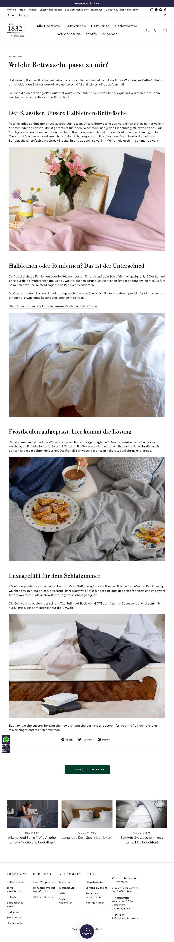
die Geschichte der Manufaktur (44, 889)
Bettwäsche (75, 25)
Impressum (65, 882)
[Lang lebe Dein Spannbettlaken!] (87, 814)
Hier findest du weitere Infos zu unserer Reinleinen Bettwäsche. (53, 306)
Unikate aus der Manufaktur (122, 9)
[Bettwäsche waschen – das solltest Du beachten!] (141, 814)
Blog (22, 9)
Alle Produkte (48, 25)
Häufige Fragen (95, 902)
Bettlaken (12, 897)
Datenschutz (66, 887)
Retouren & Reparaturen (93, 895)
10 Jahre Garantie (44, 897)
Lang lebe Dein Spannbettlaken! (87, 837)
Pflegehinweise (94, 882)
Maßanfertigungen (18, 15)
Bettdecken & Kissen (15, 904)
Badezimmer (126, 25)
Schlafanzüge (69, 33)
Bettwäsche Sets (16, 882)
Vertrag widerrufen (66, 900)
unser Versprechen (44, 882)
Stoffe (91, 33)
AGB (62, 893)
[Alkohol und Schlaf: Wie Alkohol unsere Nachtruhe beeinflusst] (32, 814)
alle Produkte (14, 923)
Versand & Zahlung (97, 887)
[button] (87, 931)
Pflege (32, 9)
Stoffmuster (14, 917)
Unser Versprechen (51, 9)
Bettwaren (100, 25)
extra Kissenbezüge (15, 889)
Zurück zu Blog (89, 769)
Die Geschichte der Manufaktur (83, 9)
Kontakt (11, 9)
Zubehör (109, 33)
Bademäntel (14, 912)
